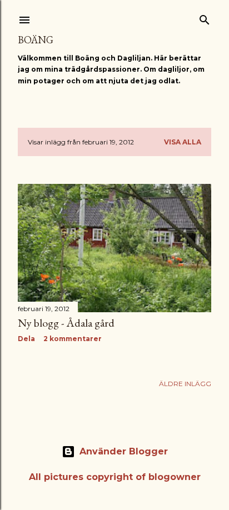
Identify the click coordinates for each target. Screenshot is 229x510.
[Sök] (204, 17)
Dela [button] (26, 338)
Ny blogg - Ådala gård (66, 323)
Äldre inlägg (185, 383)
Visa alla (182, 142)
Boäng (35, 39)
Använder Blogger (123, 451)
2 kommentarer (72, 338)
